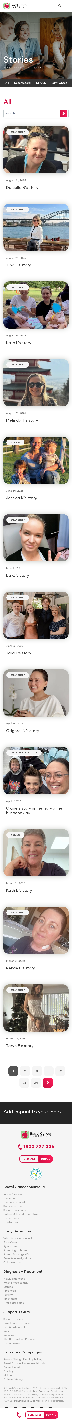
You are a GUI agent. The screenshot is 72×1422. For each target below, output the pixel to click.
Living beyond (12, 1343)
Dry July (41, 82)
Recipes (8, 1331)
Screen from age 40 (16, 1254)
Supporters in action (16, 1210)
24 (36, 1083)
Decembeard (22, 82)
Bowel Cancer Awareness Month (24, 1363)
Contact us (10, 1222)
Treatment (10, 1298)
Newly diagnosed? (15, 1278)
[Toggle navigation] (66, 6)
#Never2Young (13, 1379)
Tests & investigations (17, 1258)
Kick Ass (15, 442)
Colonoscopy (12, 1262)
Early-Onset (59, 82)
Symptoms (10, 1246)
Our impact (10, 1198)
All (7, 82)
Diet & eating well (14, 1327)
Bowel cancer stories (16, 1323)
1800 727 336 (38, 1147)
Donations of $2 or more (28, 1400)
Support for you (13, 1319)
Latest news (11, 1218)
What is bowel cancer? (17, 1238)
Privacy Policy (29, 1391)
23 (24, 1083)
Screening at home (15, 1250)
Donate (51, 1414)
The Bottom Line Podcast (19, 1339)
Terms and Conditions (51, 1391)
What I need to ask (15, 1282)
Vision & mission (13, 1194)
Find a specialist (13, 1302)
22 (60, 1071)
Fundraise (34, 1414)
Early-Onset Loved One (24, 752)
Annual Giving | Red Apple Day (22, 1359)
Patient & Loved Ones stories (21, 1214)
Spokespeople (12, 1206)
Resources (9, 1335)
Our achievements (14, 1202)
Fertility (8, 1294)
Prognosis (9, 1290)
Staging (8, 1286)
